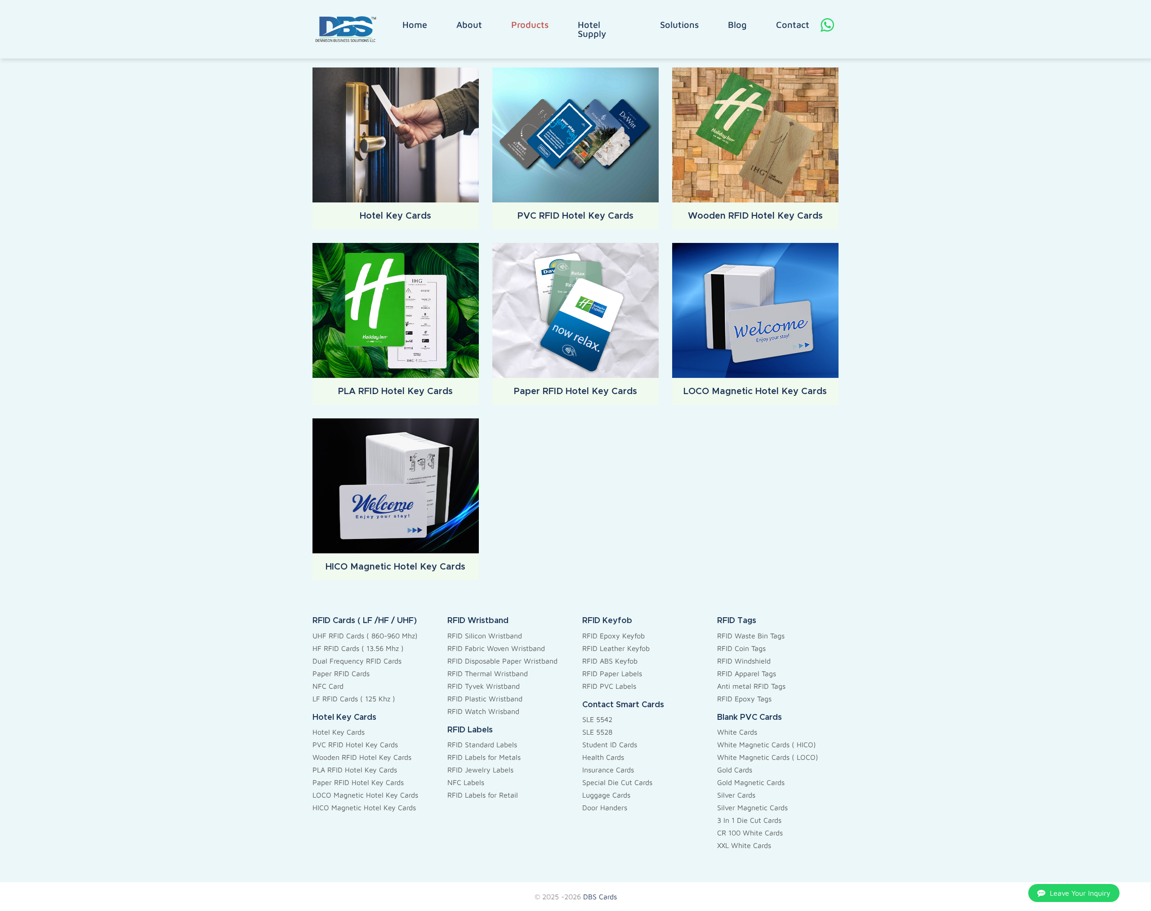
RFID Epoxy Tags (744, 699)
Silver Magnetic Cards (752, 807)
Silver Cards (736, 795)
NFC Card (328, 686)
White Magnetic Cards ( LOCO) (767, 757)
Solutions (679, 24)
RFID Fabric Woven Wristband (496, 648)
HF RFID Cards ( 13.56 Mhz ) (358, 648)
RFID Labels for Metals (484, 757)
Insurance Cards (608, 770)
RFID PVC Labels (609, 686)
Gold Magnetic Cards (751, 782)
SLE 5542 (597, 719)
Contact (792, 24)
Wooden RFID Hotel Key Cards (361, 757)
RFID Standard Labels (482, 744)
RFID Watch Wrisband (483, 711)
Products (530, 24)
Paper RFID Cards (341, 673)
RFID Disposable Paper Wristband (502, 661)
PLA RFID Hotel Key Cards (354, 770)
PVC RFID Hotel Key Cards (355, 744)
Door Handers (604, 807)
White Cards (737, 732)
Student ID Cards (609, 744)
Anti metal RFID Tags (751, 686)
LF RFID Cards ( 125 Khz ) (353, 699)
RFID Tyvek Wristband (483, 686)
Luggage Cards (606, 795)
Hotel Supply (592, 29)
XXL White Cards (744, 845)
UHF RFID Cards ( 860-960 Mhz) (365, 636)
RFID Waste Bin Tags (751, 636)
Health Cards (603, 757)
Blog (737, 24)
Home (414, 24)
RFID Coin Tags (741, 648)
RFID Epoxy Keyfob (613, 636)
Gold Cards (734, 770)
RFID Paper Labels (612, 673)
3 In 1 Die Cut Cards (749, 820)
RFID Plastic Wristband (484, 699)
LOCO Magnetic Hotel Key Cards (365, 795)
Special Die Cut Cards (617, 782)
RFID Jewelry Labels (480, 770)
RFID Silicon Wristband (484, 636)
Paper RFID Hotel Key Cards (358, 782)
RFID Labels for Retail (482, 795)
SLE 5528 (597, 732)
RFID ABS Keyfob (610, 661)
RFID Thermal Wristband (487, 673)
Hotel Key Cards (338, 732)
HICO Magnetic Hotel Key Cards (364, 807)
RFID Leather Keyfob (616, 648)
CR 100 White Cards (750, 833)
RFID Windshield (744, 661)
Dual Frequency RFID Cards (357, 661)
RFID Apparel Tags (746, 673)
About (469, 24)
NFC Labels (465, 782)
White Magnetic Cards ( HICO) (766, 744)
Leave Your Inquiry (1080, 893)
